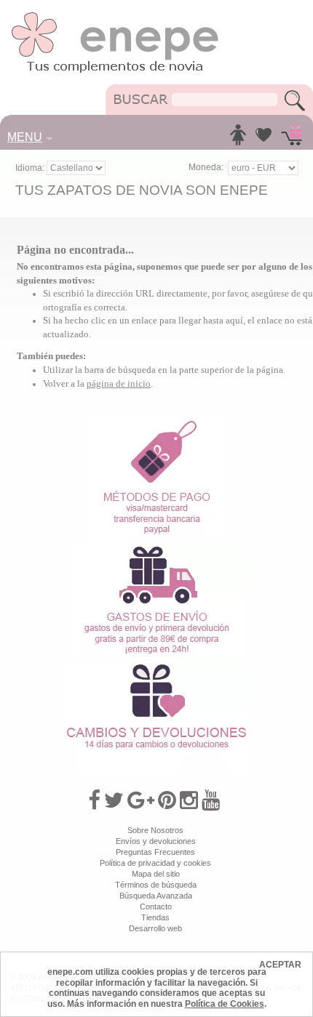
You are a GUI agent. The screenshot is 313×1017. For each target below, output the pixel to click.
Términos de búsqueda (156, 884)
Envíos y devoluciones (156, 841)
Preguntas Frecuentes (155, 852)
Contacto (156, 906)
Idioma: (31, 168)
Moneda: (206, 167)
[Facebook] (94, 800)
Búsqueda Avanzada (155, 895)
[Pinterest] (167, 800)
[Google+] (140, 800)
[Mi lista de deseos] (263, 138)
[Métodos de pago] (156, 423)
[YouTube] (211, 800)
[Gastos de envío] (157, 549)
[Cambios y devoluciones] (156, 667)
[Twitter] (114, 800)
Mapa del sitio (156, 873)
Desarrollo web (155, 928)
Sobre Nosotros (155, 830)
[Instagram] (189, 800)
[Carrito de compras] (291, 138)
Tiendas (155, 917)
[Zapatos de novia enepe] (115, 16)
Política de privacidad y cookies (155, 863)
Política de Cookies (224, 1004)
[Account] (238, 138)
